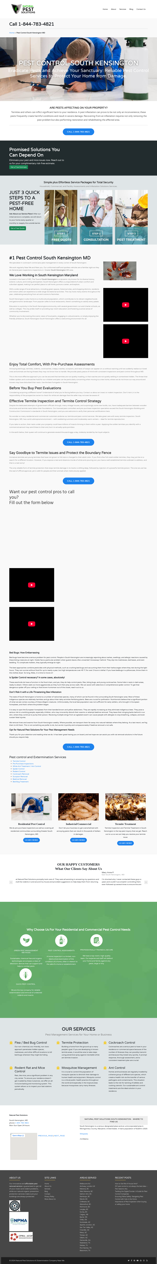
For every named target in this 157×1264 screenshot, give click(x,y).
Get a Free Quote (18, 228)
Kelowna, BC (84, 1189)
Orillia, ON (83, 1220)
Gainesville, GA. (85, 1240)
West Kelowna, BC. (86, 1191)
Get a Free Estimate (19, 167)
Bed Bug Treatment (21, 782)
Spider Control (18, 769)
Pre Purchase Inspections (23, 764)
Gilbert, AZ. (84, 1238)
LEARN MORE (31, 840)
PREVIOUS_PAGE (45, 1136)
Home (105, 9)
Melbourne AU (85, 1184)
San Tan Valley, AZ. (86, 1227)
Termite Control (19, 761)
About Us (48, 1186)
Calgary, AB (84, 1214)
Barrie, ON (83, 1217)
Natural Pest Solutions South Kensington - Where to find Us (114, 1120)
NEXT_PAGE (59, 1136)
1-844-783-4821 (22, 1123)
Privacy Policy (49, 1196)
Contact (47, 1194)
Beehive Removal (20, 779)
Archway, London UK (87, 1186)
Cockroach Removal (21, 774)
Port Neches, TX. (86, 1248)
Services (122, 9)
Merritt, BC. (84, 1199)
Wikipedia (84, 1134)
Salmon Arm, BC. (86, 1194)
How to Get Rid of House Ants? (126, 1184)
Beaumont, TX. (85, 1250)
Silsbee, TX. (84, 1245)
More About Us (50, 1199)
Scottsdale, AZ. (85, 1222)
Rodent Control (19, 771)
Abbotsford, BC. (85, 1204)
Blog (131, 9)
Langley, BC (84, 1209)
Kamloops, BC (85, 1196)
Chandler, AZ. (85, 1230)
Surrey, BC (83, 1212)
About (113, 9)
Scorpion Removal (20, 776)
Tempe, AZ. (84, 1235)
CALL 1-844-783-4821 (78, 132)
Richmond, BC (85, 1207)
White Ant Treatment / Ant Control (27, 766)
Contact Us (141, 9)
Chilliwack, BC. (85, 1202)
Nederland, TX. (85, 1243)
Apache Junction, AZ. (87, 1225)
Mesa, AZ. (83, 1232)
